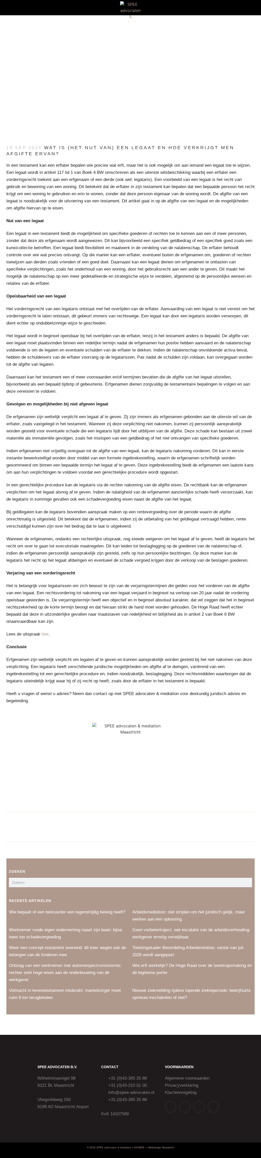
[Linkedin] (199, 1106)
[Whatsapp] (170, 1106)
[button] (15, 8)
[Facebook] (213, 1106)
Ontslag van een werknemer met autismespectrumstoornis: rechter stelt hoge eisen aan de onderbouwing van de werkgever (65, 972)
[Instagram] (184, 1106)
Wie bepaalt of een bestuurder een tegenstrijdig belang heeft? (67, 912)
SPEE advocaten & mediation (114, 1147)
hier (45, 634)
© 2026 (91, 1147)
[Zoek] (247, 882)
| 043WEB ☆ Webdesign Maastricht (153, 1147)
